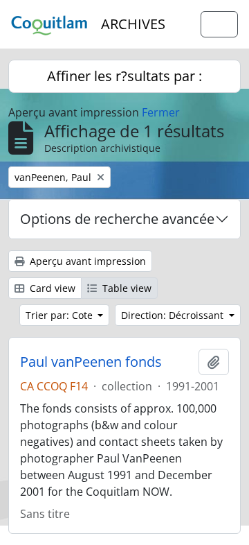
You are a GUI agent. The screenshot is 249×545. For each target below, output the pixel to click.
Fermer (161, 112)
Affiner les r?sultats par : (124, 76)
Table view (125, 288)
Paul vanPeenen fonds (91, 362)
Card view (51, 288)
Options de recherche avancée (117, 218)
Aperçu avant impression (86, 261)
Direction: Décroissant (173, 315)
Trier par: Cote (60, 315)
